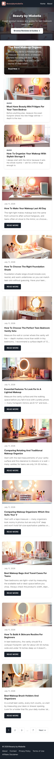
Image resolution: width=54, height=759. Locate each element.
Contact (13, 751)
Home (42, 3)
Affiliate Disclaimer (10, 754)
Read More (13, 225)
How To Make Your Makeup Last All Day (25, 208)
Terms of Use (38, 751)
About (49, 3)
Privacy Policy (24, 751)
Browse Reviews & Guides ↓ (27, 30)
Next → (42, 730)
